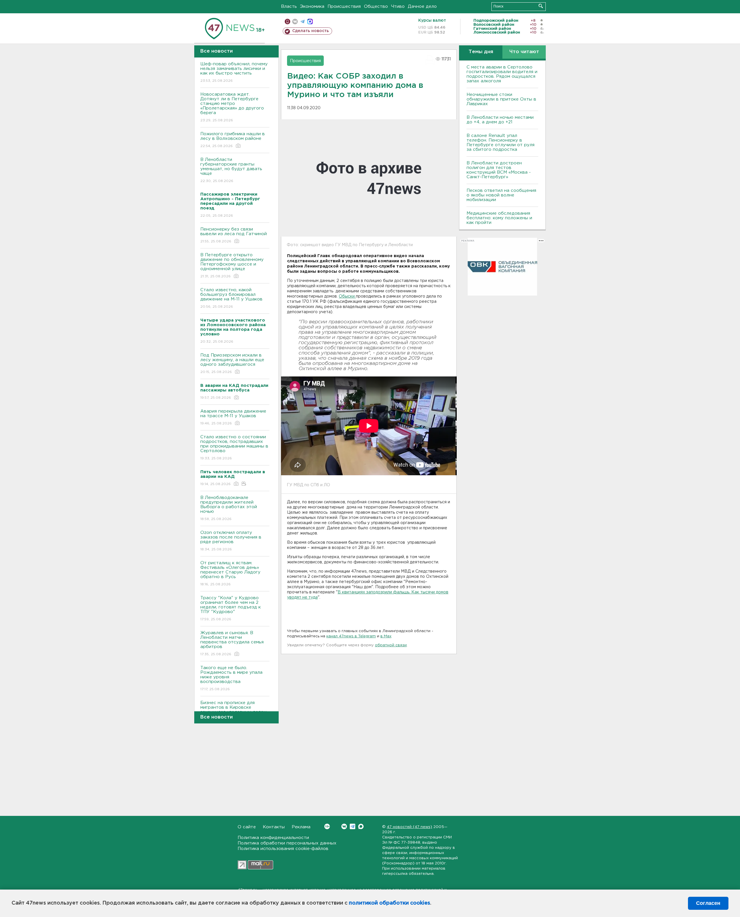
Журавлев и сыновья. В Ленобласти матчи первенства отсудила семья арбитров (232, 643)
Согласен (708, 903)
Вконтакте (344, 826)
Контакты (274, 827)
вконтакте (295, 21)
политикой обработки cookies (389, 903)
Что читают (524, 52)
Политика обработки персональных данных (287, 843)
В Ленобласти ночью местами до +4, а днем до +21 (500, 120)
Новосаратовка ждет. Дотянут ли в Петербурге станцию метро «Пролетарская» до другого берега (232, 107)
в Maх (385, 636)
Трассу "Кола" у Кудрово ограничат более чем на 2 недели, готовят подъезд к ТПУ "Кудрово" (230, 608)
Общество (376, 6)
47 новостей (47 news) (409, 827)
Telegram (352, 826)
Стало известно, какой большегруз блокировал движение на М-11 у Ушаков (231, 298)
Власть (289, 6)
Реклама (301, 827)
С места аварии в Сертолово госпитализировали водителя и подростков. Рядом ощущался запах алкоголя (502, 74)
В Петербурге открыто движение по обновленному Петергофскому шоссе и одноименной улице (232, 265)
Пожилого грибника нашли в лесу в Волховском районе (232, 140)
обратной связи (391, 645)
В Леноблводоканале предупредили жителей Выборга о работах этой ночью (228, 508)
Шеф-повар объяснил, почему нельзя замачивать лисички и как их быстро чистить (234, 72)
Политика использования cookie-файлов (283, 849)
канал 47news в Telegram (351, 636)
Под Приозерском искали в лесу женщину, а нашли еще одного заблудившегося (232, 363)
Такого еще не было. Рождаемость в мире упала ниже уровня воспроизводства (231, 678)
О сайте (247, 827)
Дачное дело (422, 6)
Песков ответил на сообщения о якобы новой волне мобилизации (501, 195)
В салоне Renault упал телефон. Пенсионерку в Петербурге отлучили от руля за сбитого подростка (500, 142)
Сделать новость (310, 31)
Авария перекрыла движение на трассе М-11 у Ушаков (233, 417)
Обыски (347, 296)
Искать (541, 6)
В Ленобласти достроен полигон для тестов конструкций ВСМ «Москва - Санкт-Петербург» (499, 170)
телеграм (302, 21)
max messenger (310, 21)
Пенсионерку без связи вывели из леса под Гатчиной (233, 235)
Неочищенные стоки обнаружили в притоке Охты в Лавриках (501, 99)
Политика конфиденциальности (273, 838)
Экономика (312, 6)
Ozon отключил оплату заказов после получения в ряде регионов (230, 541)
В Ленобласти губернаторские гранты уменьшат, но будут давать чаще (231, 170)
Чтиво (398, 6)
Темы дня (481, 52)
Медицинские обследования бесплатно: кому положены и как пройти (499, 217)
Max (361, 826)
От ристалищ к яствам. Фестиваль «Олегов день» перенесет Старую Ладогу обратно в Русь (230, 573)
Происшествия (344, 6)
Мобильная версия (287, 21)
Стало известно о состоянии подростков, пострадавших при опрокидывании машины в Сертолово (234, 447)
